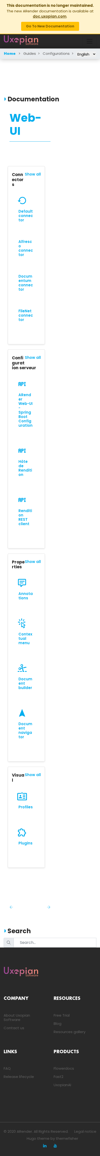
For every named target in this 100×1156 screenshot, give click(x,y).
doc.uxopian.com (50, 16)
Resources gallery (69, 1031)
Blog (57, 1023)
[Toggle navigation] (89, 41)
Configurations (56, 53)
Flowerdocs (64, 1068)
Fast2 (58, 1076)
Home (10, 54)
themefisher (67, 1138)
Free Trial (62, 1015)
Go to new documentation (50, 26)
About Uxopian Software (17, 1017)
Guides (29, 53)
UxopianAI (62, 1084)
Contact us (14, 1027)
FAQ (7, 1068)
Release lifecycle (19, 1076)
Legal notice (85, 1131)
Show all (33, 174)
